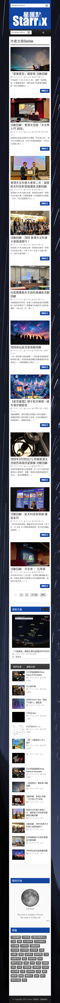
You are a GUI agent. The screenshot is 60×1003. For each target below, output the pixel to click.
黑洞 (24, 980)
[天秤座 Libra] (18, 717)
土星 (13, 942)
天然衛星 (24, 946)
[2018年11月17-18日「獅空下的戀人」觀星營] (18, 703)
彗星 (21, 954)
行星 (38, 971)
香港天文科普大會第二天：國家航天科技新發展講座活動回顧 (30, 184)
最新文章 (31, 666)
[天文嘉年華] (18, 690)
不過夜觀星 (16, 937)
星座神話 (32, 959)
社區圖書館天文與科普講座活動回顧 (30, 294)
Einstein (28, 77)
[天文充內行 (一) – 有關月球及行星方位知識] (18, 730)
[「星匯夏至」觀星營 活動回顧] (18, 787)
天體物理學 (35, 946)
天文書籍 (15, 946)
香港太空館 (16, 980)
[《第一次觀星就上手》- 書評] (18, 744)
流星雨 (45, 967)
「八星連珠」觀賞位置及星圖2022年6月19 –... (33, 651)
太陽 (41, 950)
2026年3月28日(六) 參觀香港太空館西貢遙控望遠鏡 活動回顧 (29, 461)
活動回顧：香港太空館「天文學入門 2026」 (30, 127)
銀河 (43, 976)
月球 (32, 963)
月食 (38, 963)
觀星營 (14, 976)
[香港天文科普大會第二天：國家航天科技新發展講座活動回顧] (18, 814)
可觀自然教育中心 (39, 937)
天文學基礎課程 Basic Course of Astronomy (35, 673)
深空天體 (15, 971)
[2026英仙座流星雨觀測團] (18, 854)
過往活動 (37, 77)
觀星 (44, 971)
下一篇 (34, 595)
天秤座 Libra (31, 712)
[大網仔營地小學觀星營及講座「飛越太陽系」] (18, 758)
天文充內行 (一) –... (34, 726)
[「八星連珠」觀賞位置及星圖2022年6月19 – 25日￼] (33, 647)
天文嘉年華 (31, 686)
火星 (22, 971)
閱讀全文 (44, 91)
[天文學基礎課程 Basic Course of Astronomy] (18, 676)
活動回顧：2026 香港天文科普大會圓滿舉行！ (28, 239)
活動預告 (36, 967)
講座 (21, 976)
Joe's (48, 920)
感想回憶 (38, 954)
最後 (43, 595)
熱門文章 (17, 666)
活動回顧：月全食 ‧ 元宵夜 (27, 569)
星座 (24, 959)
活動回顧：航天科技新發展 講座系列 (28, 516)
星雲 (40, 959)
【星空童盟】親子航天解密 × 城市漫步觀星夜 (29, 403)
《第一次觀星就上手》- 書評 (36, 741)
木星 (13, 967)
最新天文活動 (17, 963)
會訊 (26, 963)
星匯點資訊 (16, 959)
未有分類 (37, 132)
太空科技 (34, 950)
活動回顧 (27, 967)
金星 (36, 976)
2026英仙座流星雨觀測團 (25, 347)
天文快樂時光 (40, 942)
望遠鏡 (45, 963)
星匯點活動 (38, 351)
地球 (19, 942)
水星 (19, 967)
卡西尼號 (26, 937)
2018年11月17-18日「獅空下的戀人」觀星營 (36, 701)
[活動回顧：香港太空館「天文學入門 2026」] (18, 800)
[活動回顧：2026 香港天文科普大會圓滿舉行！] (18, 828)
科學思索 (30, 971)
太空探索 (24, 950)
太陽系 (14, 954)
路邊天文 (29, 976)
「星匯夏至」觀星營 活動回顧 (28, 74)
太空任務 (15, 950)
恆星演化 (29, 954)
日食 (46, 954)
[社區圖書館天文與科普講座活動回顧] (18, 841)
